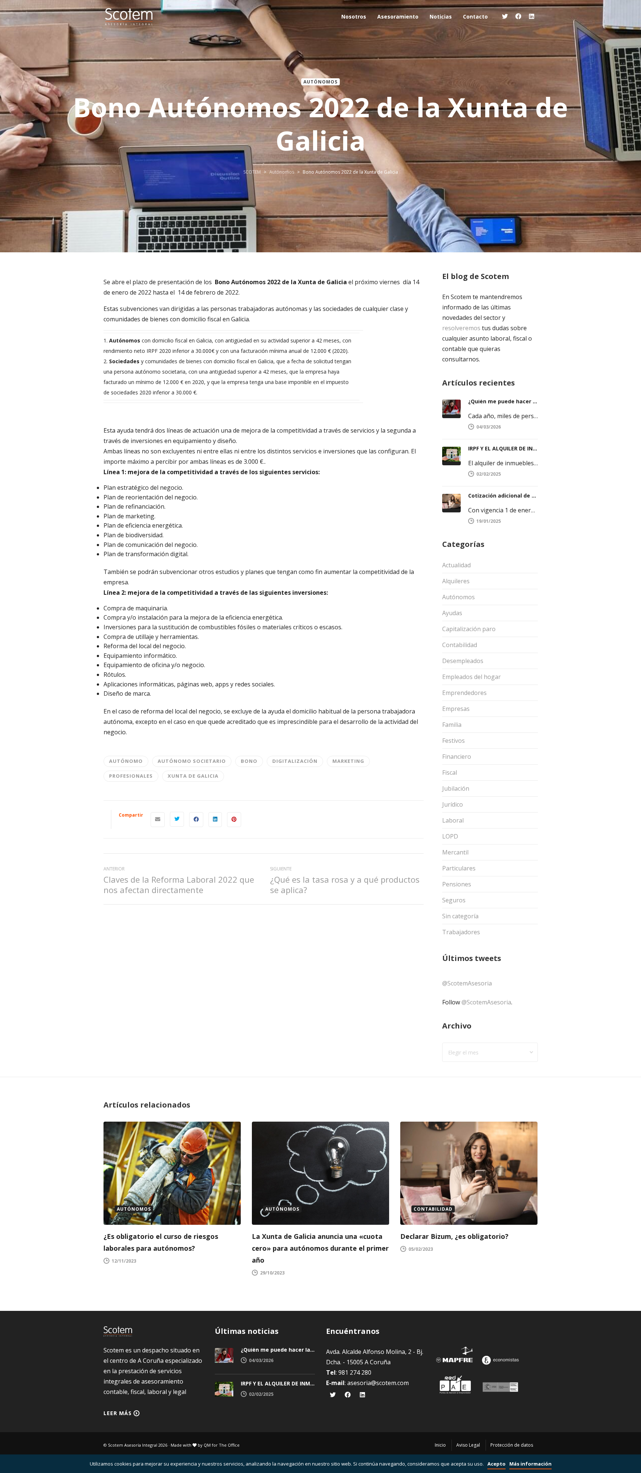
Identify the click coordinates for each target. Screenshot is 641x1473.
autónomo (126, 761)
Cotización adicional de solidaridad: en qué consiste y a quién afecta (503, 495)
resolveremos (461, 328)
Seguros (454, 900)
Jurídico (452, 804)
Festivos (453, 740)
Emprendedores (464, 693)
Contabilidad (459, 645)
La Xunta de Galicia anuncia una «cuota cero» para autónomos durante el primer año (320, 1248)
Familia (451, 725)
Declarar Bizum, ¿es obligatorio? (454, 1236)
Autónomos (320, 82)
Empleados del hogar (471, 677)
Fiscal (449, 772)
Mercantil (455, 852)
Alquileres (456, 581)
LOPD (450, 836)
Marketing (348, 761)
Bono (249, 761)
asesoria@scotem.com (378, 1383)
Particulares (459, 868)
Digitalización (295, 761)
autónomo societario (192, 761)
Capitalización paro (469, 629)
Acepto (496, 1463)
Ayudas (452, 613)
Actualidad (456, 565)
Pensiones (456, 884)
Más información (530, 1463)
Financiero (456, 756)
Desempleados (462, 661)
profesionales (131, 775)
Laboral (453, 820)
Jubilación (455, 788)
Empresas (456, 709)
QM (207, 1445)
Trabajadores (461, 932)
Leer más (117, 1413)
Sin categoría (460, 916)
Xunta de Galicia (193, 775)
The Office (229, 1445)
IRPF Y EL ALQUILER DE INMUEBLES (503, 448)
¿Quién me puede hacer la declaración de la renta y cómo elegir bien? (503, 401)
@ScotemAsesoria (467, 983)
